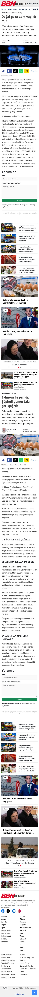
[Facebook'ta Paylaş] (9, 71)
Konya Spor (23, 9)
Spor (3, 927)
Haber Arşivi (24, 963)
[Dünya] (19, 286)
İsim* (4, 175)
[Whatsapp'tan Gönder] (21, 71)
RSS (6, 988)
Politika (4, 939)
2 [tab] (20, 367)
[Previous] (8, 366)
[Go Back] (34, 992)
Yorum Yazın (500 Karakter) (11, 183)
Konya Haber (12, 9)
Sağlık (22, 933)
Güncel (3, 9)
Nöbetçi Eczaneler (8, 977)
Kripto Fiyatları (6, 972)
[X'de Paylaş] (15, 71)
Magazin (23, 925)
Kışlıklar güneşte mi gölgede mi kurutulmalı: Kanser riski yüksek (26, 259)
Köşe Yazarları (6, 955)
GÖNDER (19, 200)
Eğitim (22, 919)
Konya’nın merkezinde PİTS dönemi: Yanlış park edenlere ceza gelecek (27, 228)
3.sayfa (4, 922)
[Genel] (19, 816)
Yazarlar (23, 922)
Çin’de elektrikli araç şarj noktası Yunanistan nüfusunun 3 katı (19, 363)
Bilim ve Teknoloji (17, 13)
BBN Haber (6, 13)
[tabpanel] (19, 354)
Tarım (22, 936)
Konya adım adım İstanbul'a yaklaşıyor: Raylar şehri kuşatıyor (26, 249)
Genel (22, 944)
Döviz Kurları (6, 966)
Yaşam (3, 925)
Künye (22, 955)
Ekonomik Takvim (8, 974)
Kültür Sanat (6, 936)
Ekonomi (4, 942)
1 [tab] (18, 367)
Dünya (14, 393)
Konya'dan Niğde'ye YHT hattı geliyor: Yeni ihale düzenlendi (26, 238)
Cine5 (22, 972)
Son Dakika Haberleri (28, 969)
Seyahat (23, 930)
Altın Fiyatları (6, 969)
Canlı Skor (24, 974)
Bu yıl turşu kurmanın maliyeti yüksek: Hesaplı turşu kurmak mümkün (26, 270)
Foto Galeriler (6, 957)
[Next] (30, 366)
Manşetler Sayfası (8, 960)
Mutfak (22, 942)
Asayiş (3, 919)
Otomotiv (23, 939)
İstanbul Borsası (7, 963)
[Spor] (19, 318)
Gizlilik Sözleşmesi (27, 957)
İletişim (22, 960)
